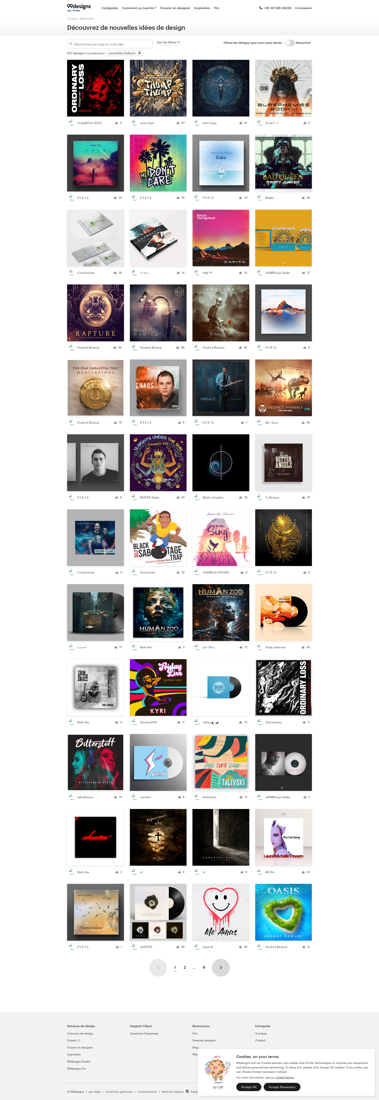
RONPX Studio (149, 497)
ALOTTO (146, 947)
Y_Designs (272, 497)
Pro (216, 8)
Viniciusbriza (273, 722)
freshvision (209, 797)
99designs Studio (78, 1061)
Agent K (208, 947)
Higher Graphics (213, 497)
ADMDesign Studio (277, 272)
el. (141, 872)
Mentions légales (173, 1091)
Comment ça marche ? (139, 8)
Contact (260, 1040)
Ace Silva (208, 647)
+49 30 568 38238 (277, 8)
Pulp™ (207, 272)
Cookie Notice (285, 1077)
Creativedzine (86, 272)
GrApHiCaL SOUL (89, 123)
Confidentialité (147, 1091)
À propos (261, 1033)
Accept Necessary (282, 1087)
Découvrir (87, 18)
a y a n (81, 647)
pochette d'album (122, 53)
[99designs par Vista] (79, 8)
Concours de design (80, 1033)
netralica (145, 797)
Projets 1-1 (73, 1040)
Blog (195, 1047)
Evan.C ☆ (272, 123)
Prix (194, 1033)
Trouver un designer (175, 8)
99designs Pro (76, 1068)
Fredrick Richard (88, 347)
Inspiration (202, 8)
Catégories (110, 8)
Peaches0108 (148, 722)
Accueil (72, 18)
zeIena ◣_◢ (210, 722)
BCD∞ (270, 872)
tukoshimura (85, 797)
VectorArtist (147, 572)
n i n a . (145, 272)
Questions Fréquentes (144, 1033)
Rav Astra (271, 422)
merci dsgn (147, 123)
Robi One (146, 647)
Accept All (248, 1087)
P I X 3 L (83, 197)
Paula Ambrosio (275, 647)
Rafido (269, 197)
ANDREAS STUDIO (216, 572)
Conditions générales (119, 1091)
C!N (220, 1087)
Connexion (303, 8)
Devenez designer (204, 1040)
